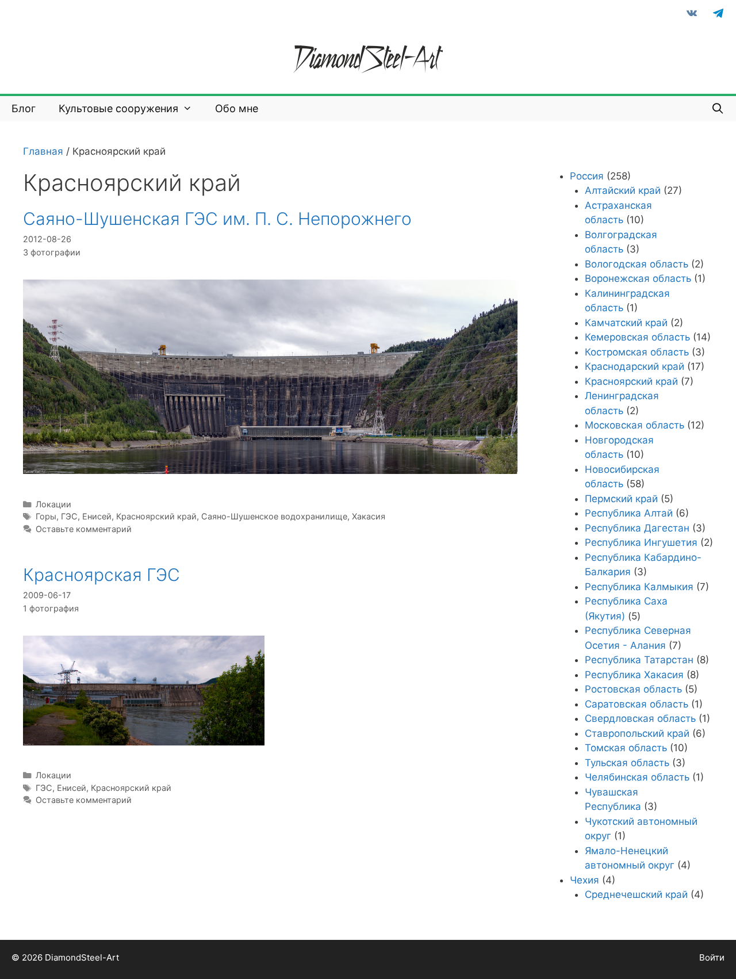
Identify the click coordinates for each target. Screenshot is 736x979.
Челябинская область (637, 777)
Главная (43, 151)
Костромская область (637, 352)
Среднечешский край (636, 894)
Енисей (97, 516)
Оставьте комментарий (84, 529)
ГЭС (69, 516)
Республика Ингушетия (641, 542)
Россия (587, 176)
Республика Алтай (629, 513)
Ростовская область (633, 689)
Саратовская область (636, 704)
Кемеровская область (637, 337)
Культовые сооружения (118, 108)
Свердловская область (640, 718)
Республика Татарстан (639, 660)
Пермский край (621, 498)
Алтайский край (623, 190)
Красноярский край (156, 516)
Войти (711, 957)
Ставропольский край (637, 733)
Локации (53, 504)
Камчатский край (626, 322)
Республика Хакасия (634, 674)
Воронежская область (638, 278)
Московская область (634, 425)
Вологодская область (636, 264)
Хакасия (368, 516)
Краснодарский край (634, 366)
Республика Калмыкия (639, 586)
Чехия (584, 880)
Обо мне (236, 108)
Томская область (626, 748)
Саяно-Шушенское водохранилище (274, 516)
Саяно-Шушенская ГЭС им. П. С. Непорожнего (217, 218)
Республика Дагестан (637, 528)
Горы (46, 516)
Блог (24, 108)
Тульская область (627, 762)
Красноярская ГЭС (101, 574)
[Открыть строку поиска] (718, 108)
